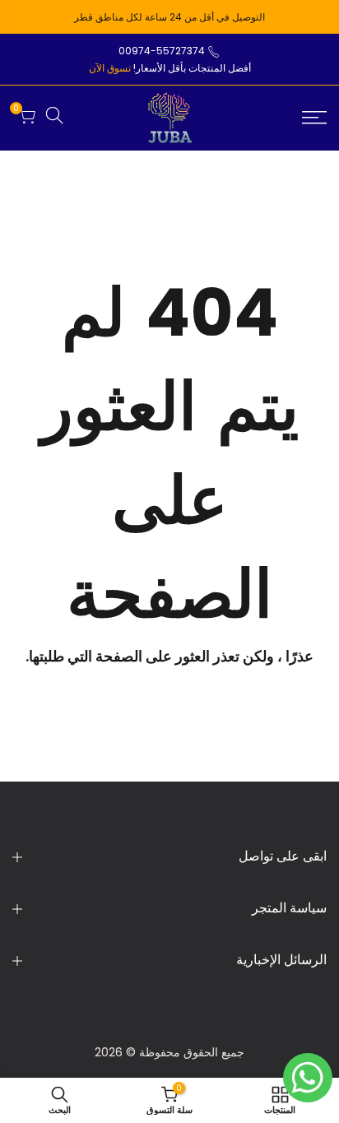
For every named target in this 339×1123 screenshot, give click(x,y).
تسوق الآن (110, 68)
